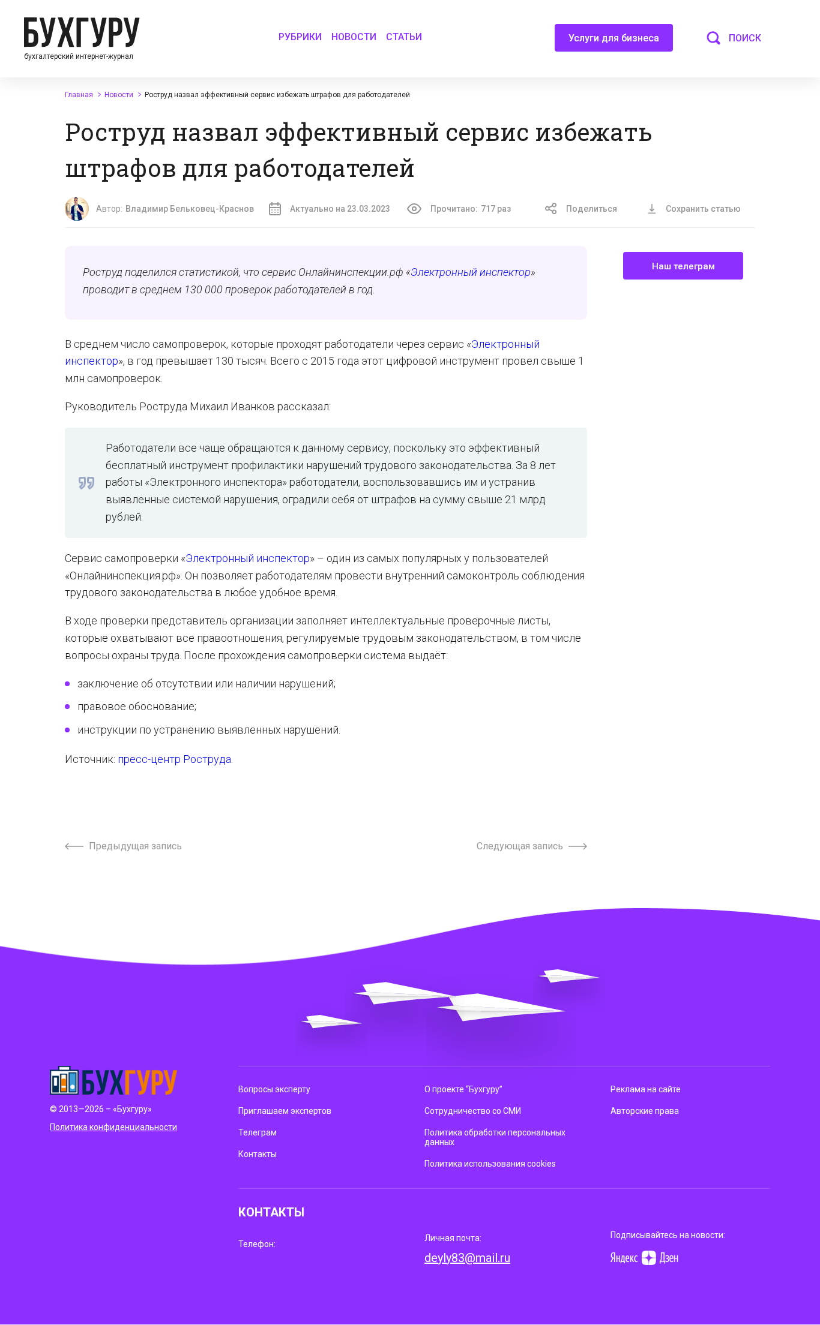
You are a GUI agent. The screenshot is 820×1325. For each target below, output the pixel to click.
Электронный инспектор (471, 272)
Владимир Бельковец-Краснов (189, 209)
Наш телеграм (683, 266)
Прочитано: (470, 209)
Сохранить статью (703, 209)
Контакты (257, 1154)
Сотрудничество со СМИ (472, 1111)
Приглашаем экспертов (284, 1111)
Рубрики (300, 37)
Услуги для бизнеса (613, 38)
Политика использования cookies (490, 1163)
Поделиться (591, 209)
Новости (353, 37)
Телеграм (257, 1132)
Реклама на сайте (645, 1089)
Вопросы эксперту (274, 1089)
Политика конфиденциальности (113, 1127)
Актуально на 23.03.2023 (340, 209)
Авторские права (644, 1111)
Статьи (404, 37)
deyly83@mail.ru (467, 1258)
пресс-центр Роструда (174, 759)
